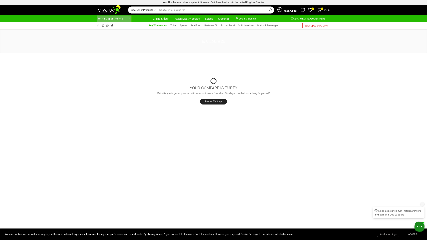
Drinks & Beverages (267, 25)
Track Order (290, 10)
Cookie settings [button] (388, 234)
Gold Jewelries (246, 25)
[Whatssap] (107, 25)
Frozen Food (228, 25)
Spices (209, 18)
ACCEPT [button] (412, 234)
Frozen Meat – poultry (186, 18)
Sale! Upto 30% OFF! (316, 25)
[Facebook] (98, 25)
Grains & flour (160, 18)
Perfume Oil (210, 25)
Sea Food (196, 25)
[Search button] (270, 10)
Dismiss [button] (260, 2)
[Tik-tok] (112, 25)
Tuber (173, 25)
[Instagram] (103, 25)
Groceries (224, 18)
